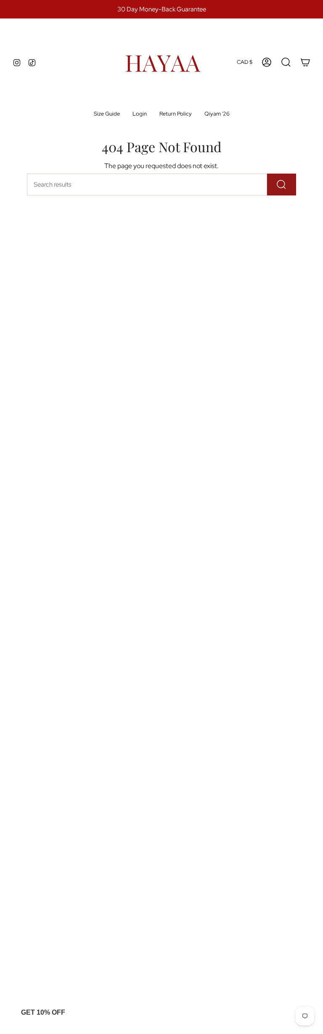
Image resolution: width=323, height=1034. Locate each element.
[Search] (281, 184)
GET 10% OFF (43, 1012)
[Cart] (305, 62)
